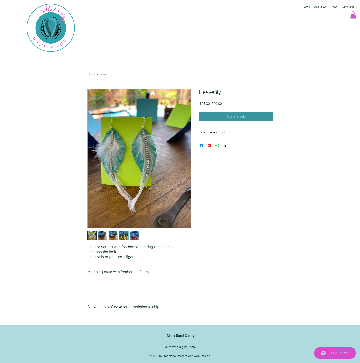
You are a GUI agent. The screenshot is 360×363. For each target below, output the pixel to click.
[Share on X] (225, 145)
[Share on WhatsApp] (217, 145)
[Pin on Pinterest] (209, 145)
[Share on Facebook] (201, 145)
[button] (353, 14)
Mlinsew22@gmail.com (180, 347)
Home (91, 74)
